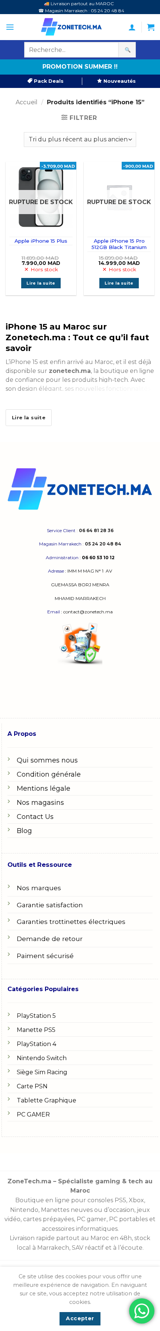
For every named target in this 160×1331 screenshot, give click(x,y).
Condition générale (49, 774)
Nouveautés (119, 81)
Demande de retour (50, 938)
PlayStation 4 (36, 1044)
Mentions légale (43, 788)
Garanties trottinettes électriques (71, 921)
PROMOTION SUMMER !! (80, 66)
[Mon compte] (132, 27)
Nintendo (24, 1209)
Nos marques (39, 888)
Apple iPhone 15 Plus (41, 241)
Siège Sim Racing (42, 1072)
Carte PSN (32, 1086)
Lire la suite (40, 283)
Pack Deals (48, 81)
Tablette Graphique (46, 1100)
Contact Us (35, 817)
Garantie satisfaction (50, 905)
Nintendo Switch (42, 1058)
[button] (10, 27)
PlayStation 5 (36, 1015)
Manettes (55, 1209)
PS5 (120, 1200)
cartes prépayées (48, 1219)
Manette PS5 (36, 1029)
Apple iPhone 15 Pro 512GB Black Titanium (119, 244)
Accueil (27, 102)
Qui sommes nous (47, 760)
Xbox (136, 1200)
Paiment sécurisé (45, 956)
